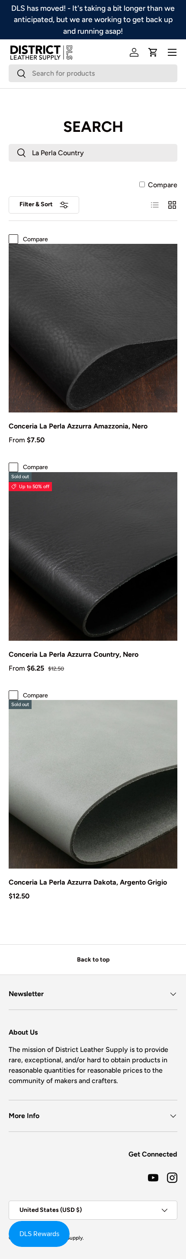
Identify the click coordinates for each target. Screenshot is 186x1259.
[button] (153, 52)
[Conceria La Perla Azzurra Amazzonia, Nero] (93, 328)
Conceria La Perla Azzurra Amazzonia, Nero (78, 426)
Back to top (93, 959)
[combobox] (93, 73)
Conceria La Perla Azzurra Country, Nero (73, 654)
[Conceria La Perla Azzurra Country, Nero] (93, 556)
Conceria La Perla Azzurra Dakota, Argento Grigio (88, 882)
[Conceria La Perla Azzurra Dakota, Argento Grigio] (93, 784)
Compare (162, 185)
